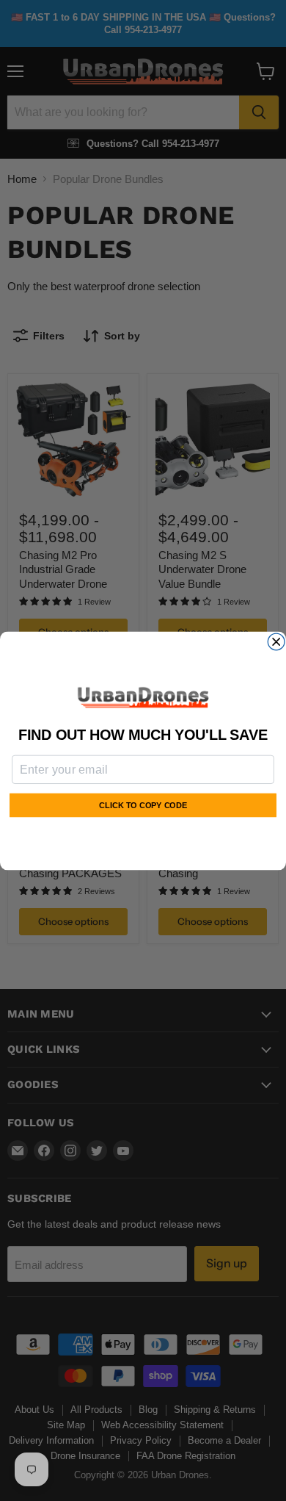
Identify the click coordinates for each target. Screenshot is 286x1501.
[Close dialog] (276, 641)
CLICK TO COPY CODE (143, 805)
